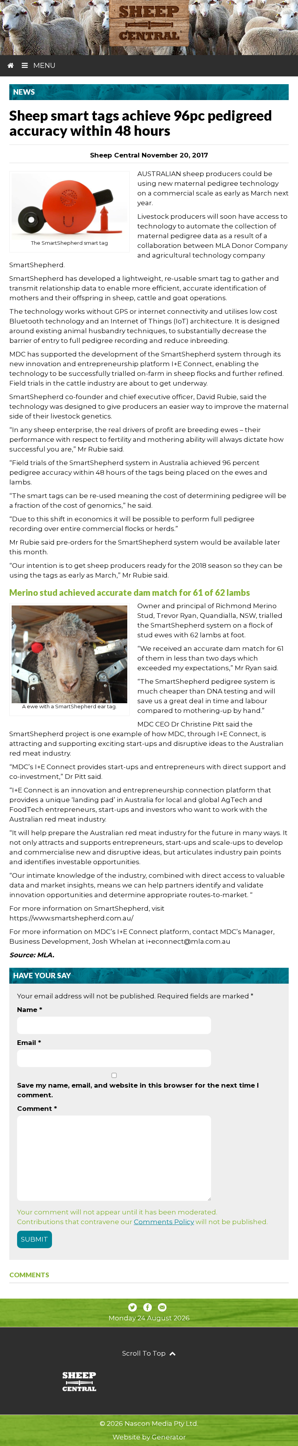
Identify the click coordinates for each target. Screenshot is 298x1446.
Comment (37, 1108)
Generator (169, 1437)
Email (29, 1042)
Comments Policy (164, 1222)
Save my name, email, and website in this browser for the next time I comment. (138, 1090)
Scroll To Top (144, 1353)
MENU (43, 65)
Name (29, 1010)
